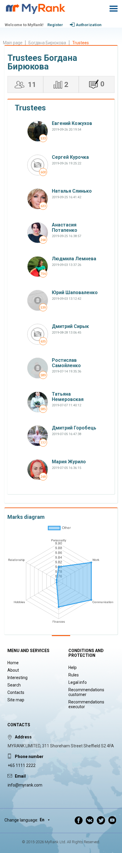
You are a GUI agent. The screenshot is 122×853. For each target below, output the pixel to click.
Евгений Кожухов (72, 123)
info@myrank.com (25, 785)
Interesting (17, 677)
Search (14, 685)
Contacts (15, 692)
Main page (12, 42)
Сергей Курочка (70, 157)
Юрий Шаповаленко (75, 292)
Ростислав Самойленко (66, 362)
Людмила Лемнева (74, 258)
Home (13, 662)
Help (72, 667)
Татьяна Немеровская (68, 396)
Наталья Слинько (72, 191)
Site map (15, 699)
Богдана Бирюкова (47, 42)
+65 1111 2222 (22, 765)
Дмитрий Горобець (74, 428)
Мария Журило (69, 461)
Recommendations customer (86, 692)
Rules (73, 675)
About (13, 670)
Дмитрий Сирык (70, 326)
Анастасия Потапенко (64, 227)
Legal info (77, 682)
